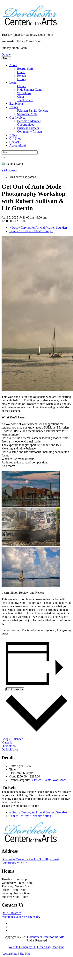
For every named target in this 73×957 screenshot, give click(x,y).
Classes (21, 86)
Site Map (25, 953)
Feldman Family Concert (32, 110)
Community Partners (29, 131)
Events (13, 107)
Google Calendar (12, 739)
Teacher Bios (25, 100)
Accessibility (9, 953)
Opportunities (25, 124)
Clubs (20, 96)
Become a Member (28, 121)
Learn (13, 82)
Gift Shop (15, 138)
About (13, 65)
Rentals (21, 75)
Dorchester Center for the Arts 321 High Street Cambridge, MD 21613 (30, 861)
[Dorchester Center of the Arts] (31, 25)
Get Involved (17, 117)
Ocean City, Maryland (50, 947)
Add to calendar (15, 689)
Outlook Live (10, 749)
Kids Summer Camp (29, 89)
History (21, 79)
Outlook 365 (9, 746)
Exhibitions (16, 103)
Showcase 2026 (27, 114)
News (13, 135)
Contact (14, 142)
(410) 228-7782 (11, 913)
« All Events (9, 170)
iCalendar (7, 742)
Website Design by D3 (22, 947)
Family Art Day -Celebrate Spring (31, 231)
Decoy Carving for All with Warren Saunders (38, 227)
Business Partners (28, 128)
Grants (21, 72)
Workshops (24, 93)
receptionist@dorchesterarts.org (21, 916)
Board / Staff (25, 68)
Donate (6, 54)
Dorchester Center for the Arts (45, 937)
